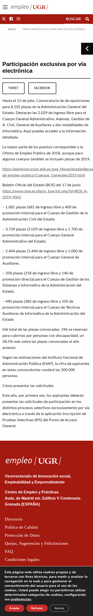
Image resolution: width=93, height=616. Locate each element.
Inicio (12, 29)
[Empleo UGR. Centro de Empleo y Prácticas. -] (29, 7)
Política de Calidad (21, 527)
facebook (42, 88)
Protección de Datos (22, 535)
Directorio (13, 519)
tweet (13, 88)
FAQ (9, 551)
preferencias (21, 599)
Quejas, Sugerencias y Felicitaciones (36, 543)
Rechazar (37, 608)
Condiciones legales (22, 559)
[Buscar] (87, 19)
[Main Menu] (5, 7)
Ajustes (59, 608)
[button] (4, 19)
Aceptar (14, 608)
